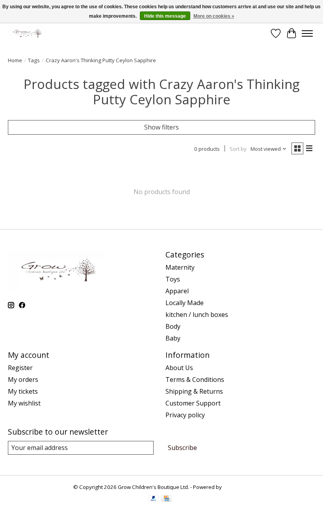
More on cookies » (213, 16)
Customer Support (193, 403)
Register (20, 367)
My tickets (23, 391)
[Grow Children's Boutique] (26, 33)
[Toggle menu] (307, 33)
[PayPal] (154, 499)
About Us (179, 367)
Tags (34, 60)
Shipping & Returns (194, 391)
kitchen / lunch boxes (196, 314)
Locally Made (184, 302)
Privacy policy (185, 415)
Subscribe (182, 447)
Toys (172, 279)
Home (15, 60)
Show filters (161, 127)
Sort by (238, 148)
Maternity (180, 267)
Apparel (177, 291)
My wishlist (24, 403)
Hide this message (165, 16)
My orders (23, 379)
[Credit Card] (166, 499)
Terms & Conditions (194, 379)
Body (172, 326)
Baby (172, 338)
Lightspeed (236, 487)
